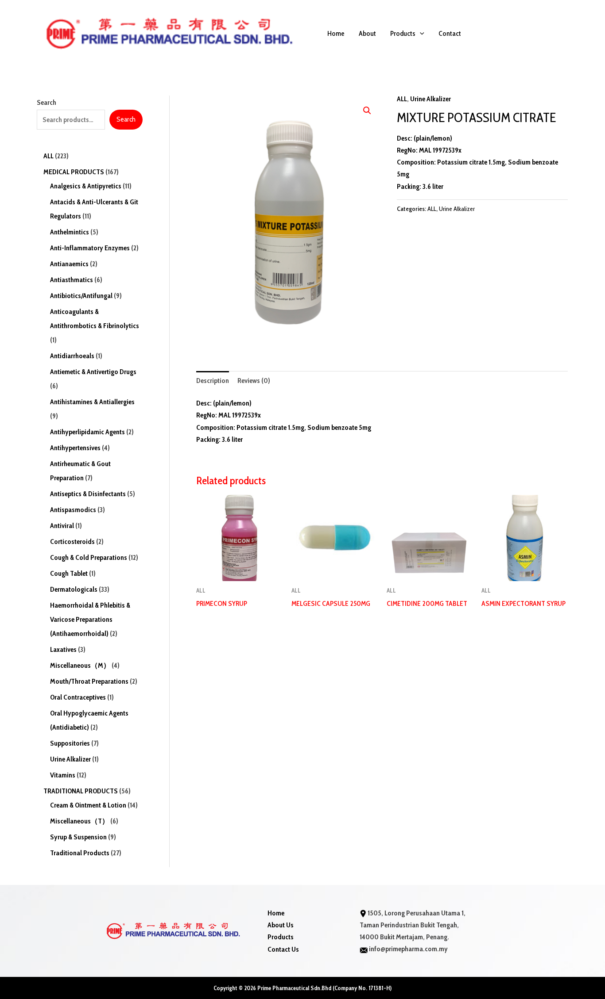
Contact (449, 33)
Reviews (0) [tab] (253, 380)
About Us (281, 925)
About (367, 33)
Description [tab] (212, 380)
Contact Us (283, 949)
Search (46, 102)
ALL (402, 99)
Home (336, 33)
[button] (419, 33)
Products (402, 33)
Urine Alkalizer (430, 99)
